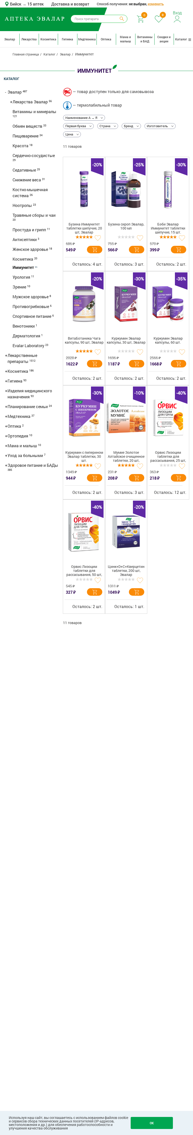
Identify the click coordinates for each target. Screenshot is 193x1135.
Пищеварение (26, 135)
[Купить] (94, 249)
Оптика (106, 39)
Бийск (16, 4)
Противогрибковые (31, 306)
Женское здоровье (31, 249)
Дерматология (27, 335)
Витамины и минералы (34, 111)
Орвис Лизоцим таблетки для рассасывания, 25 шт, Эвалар (168, 457)
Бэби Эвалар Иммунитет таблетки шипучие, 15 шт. (168, 228)
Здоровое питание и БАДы (33, 465)
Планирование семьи (28, 406)
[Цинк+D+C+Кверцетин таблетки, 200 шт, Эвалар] (126, 532)
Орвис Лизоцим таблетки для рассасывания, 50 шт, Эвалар (84, 571)
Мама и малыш (125, 39)
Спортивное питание (32, 316)
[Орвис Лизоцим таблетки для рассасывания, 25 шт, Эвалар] (168, 418)
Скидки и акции (164, 39)
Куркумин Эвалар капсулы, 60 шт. (168, 340)
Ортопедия (18, 435)
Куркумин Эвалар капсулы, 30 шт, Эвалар (126, 340)
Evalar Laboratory (29, 345)
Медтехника (86, 39)
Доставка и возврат (70, 4)
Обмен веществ (28, 126)
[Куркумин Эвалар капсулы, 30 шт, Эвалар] (126, 304)
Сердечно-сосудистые (34, 155)
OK (152, 1123)
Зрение (20, 286)
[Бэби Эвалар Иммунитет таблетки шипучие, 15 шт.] (168, 190)
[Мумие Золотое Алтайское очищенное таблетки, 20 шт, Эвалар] (126, 418)
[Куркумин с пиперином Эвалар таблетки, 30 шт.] (84, 418)
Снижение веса (27, 179)
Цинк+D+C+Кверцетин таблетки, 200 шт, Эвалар (126, 571)
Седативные (25, 170)
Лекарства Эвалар (31, 101)
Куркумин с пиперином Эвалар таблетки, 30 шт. (84, 456)
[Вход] (177, 18)
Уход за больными (26, 455)
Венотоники (24, 326)
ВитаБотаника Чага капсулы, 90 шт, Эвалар (84, 340)
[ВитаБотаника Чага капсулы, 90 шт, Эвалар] (84, 304)
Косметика (48, 39)
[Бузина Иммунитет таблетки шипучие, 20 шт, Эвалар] (84, 190)
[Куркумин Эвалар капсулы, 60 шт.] (168, 304)
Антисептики (25, 239)
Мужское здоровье (31, 296)
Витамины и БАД (145, 39)
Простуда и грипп (30, 229)
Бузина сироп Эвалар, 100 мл (126, 226)
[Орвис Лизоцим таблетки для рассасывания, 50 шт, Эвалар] (84, 532)
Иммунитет (24, 267)
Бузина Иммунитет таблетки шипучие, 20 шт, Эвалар (84, 228)
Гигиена (67, 39)
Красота (21, 145)
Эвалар (9, 39)
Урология (22, 277)
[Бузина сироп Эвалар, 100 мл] (126, 190)
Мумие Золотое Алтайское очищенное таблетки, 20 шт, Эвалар (126, 457)
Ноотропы (23, 205)
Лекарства (29, 39)
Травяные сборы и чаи (34, 215)
